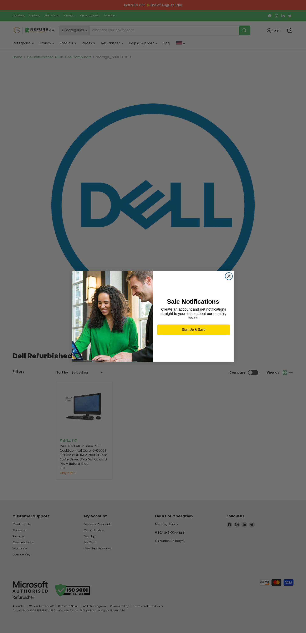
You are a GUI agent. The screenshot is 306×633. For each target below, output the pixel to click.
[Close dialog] (229, 276)
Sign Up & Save (193, 329)
